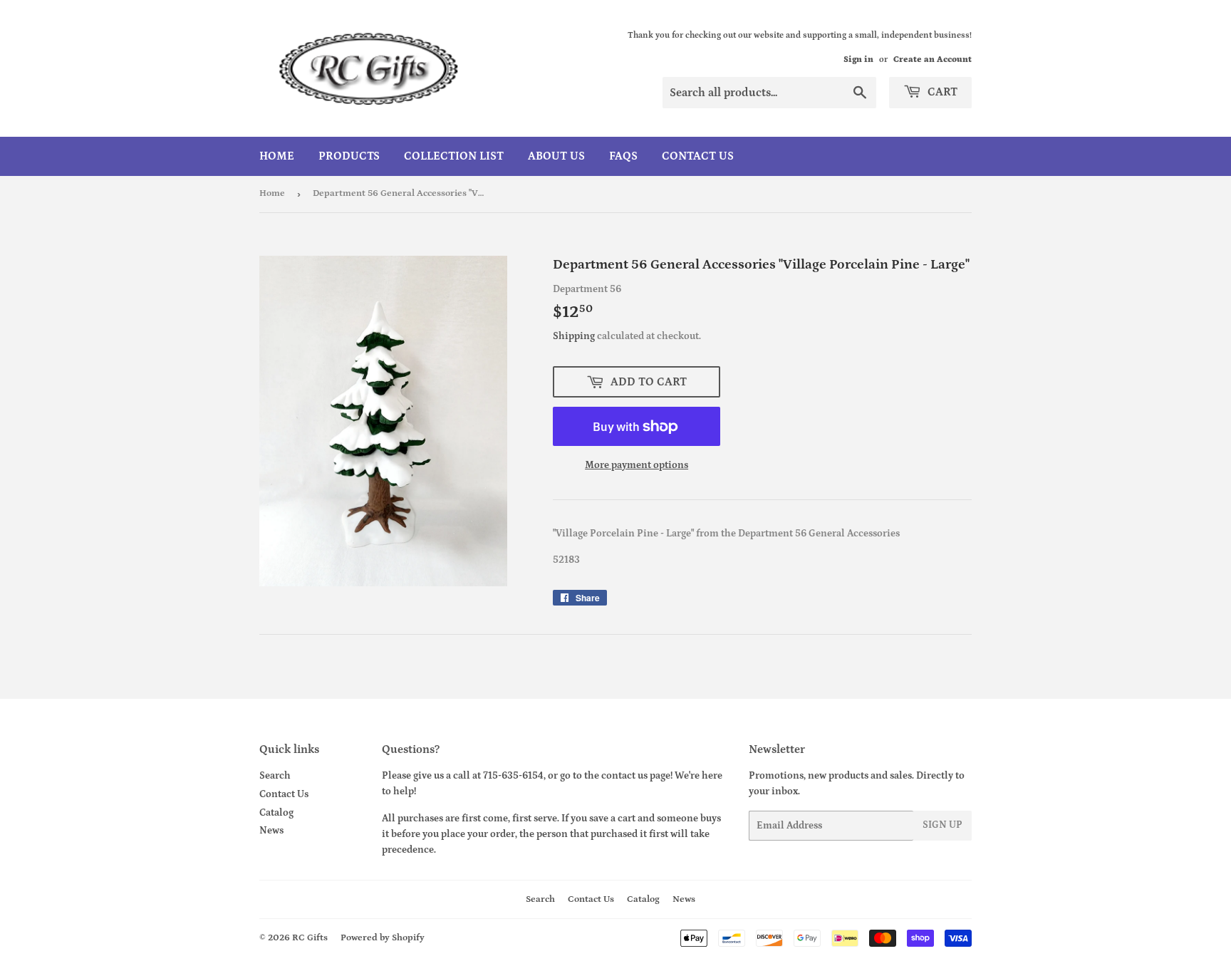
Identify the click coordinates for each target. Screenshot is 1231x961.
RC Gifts (310, 938)
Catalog (276, 813)
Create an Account (932, 59)
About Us (556, 156)
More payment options (636, 465)
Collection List (454, 156)
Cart (941, 91)
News (271, 830)
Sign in (858, 59)
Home (276, 156)
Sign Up (942, 825)
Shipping (574, 336)
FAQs (623, 156)
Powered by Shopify (383, 938)
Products (349, 156)
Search (275, 775)
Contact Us (698, 156)
